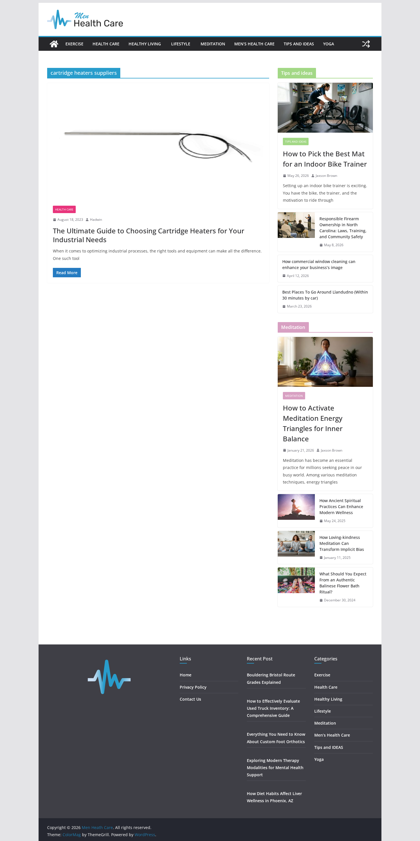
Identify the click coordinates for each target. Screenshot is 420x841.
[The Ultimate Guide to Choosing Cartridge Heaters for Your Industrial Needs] (158, 147)
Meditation (213, 44)
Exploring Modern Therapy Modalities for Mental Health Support (275, 767)
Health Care (106, 44)
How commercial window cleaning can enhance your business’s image (318, 264)
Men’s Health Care (254, 44)
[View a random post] (366, 44)
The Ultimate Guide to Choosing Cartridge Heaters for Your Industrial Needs (148, 235)
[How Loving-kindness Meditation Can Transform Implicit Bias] (296, 547)
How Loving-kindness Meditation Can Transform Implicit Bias (341, 543)
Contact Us (190, 699)
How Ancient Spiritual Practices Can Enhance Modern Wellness (341, 506)
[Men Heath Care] (54, 44)
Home (185, 675)
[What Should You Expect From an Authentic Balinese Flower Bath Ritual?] (296, 587)
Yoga (328, 44)
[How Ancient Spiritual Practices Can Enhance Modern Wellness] (296, 510)
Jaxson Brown (326, 175)
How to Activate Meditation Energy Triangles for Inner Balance (313, 423)
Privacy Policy (193, 687)
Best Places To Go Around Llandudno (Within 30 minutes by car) (325, 295)
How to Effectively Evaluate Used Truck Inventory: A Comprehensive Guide (273, 708)
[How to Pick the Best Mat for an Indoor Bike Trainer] (325, 108)
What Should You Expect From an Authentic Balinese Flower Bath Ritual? (342, 583)
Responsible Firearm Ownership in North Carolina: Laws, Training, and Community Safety (343, 227)
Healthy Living (145, 44)
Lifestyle (181, 44)
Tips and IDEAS (299, 44)
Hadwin (96, 219)
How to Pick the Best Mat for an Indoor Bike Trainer (325, 159)
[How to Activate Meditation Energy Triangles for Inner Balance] (325, 362)
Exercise (74, 44)
